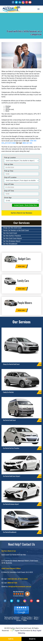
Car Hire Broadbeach (10, 244)
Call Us (10, 639)
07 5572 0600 (23, 579)
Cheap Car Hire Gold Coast (12, 228)
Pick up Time (8, 171)
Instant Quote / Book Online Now (25, 205)
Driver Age (8, 198)
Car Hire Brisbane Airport (11, 241)
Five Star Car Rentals (11, 619)
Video (25, 620)
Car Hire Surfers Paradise (12, 236)
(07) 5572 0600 (10, 143)
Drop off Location (10, 177)
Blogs (36, 619)
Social (18, 620)
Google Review (26, 619)
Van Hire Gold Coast (10, 233)
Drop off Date (9, 184)
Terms (36, 617)
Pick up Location (10, 157)
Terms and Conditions (12, 617)
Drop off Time (9, 191)
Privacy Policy (27, 617)
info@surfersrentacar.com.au (19, 587)
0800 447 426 (27, 143)
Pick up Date (8, 164)
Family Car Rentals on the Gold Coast (16, 230)
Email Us (32, 639)
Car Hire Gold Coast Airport (12, 238)
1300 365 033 (12, 579)
